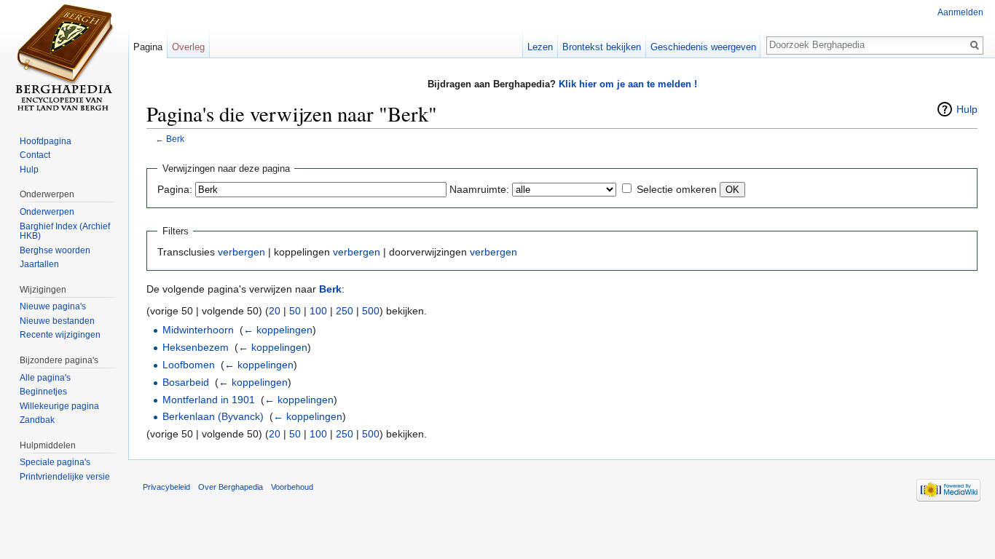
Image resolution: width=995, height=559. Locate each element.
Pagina (147, 46)
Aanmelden (960, 12)
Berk (175, 138)
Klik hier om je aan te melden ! (628, 84)
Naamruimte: (479, 189)
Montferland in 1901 (208, 399)
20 (274, 311)
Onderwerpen (47, 212)
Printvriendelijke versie (65, 477)
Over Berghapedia (230, 487)
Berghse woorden (55, 250)
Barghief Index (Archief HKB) (65, 231)
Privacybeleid (166, 487)
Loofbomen (188, 364)
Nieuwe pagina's (53, 306)
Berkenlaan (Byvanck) (213, 416)
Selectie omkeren (677, 189)
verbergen (241, 252)
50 (295, 311)
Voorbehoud (292, 487)
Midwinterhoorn (198, 330)
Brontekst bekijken (601, 46)
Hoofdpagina (45, 141)
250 (344, 311)
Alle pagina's (45, 378)
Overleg (188, 46)
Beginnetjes (43, 391)
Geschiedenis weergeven (703, 46)
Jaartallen (39, 264)
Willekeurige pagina (59, 406)
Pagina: (174, 189)
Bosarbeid (185, 382)
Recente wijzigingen (60, 335)
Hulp (967, 109)
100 (318, 311)
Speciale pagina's (55, 462)
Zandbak (37, 420)
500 (370, 311)
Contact (35, 155)
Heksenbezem (195, 347)
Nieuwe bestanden (57, 321)
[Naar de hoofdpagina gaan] (64, 58)
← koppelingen (277, 330)
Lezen (540, 46)
